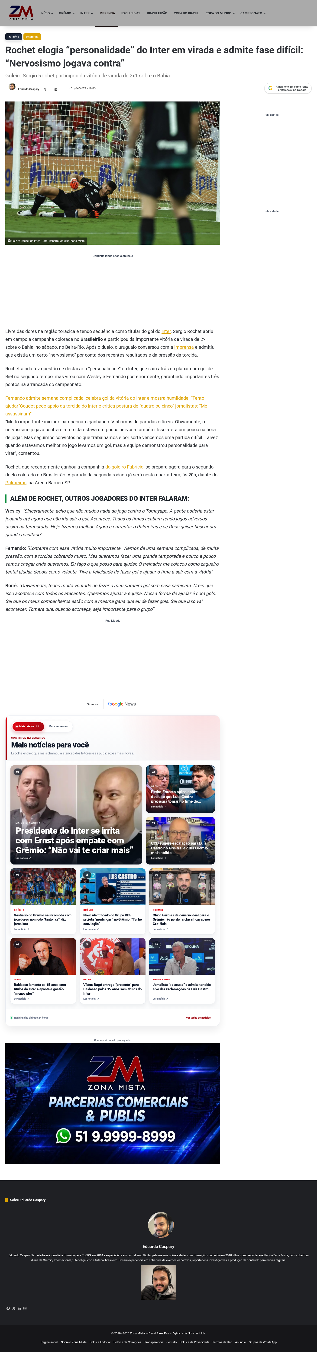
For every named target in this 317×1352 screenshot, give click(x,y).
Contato (171, 1342)
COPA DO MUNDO (218, 13)
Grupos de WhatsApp (263, 1342)
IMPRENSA (107, 13)
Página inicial (49, 1342)
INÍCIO (45, 13)
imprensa (184, 347)
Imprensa (32, 36)
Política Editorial (100, 1342)
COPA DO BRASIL (186, 13)
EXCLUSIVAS (130, 13)
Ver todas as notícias (200, 1017)
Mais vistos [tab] (30, 726)
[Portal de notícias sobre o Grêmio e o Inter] (21, 13)
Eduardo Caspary (28, 89)
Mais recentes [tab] (58, 726)
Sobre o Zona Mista (74, 1342)
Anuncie (240, 1342)
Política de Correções (127, 1342)
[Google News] (122, 704)
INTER (85, 13)
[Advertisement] (112, 292)
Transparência (153, 1342)
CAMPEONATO (251, 13)
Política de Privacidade (194, 1342)
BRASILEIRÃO (157, 13)
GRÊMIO (65, 13)
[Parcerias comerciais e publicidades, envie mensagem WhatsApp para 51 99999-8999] (112, 1103)
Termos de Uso (222, 1342)
